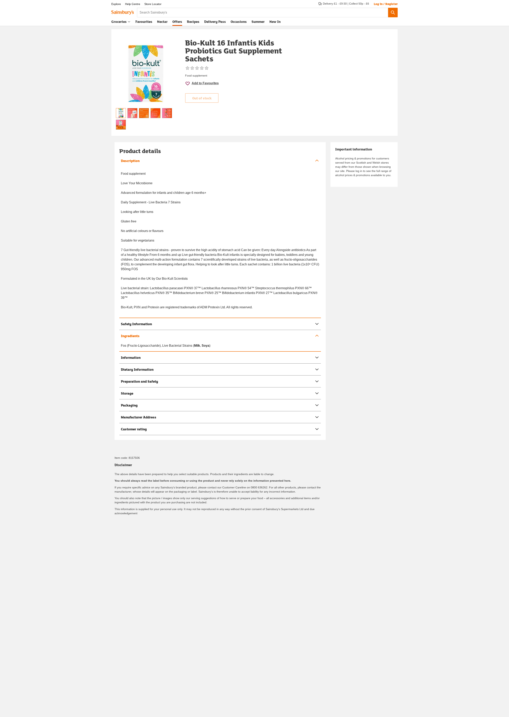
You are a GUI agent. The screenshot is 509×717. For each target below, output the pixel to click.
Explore (116, 4)
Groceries (119, 21)
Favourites (143, 21)
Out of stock (202, 98)
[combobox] (262, 12)
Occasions (239, 21)
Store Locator (152, 4)
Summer (258, 21)
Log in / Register (386, 4)
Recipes (193, 21)
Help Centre (132, 4)
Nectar (162, 21)
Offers (177, 21)
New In (275, 21)
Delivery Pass (215, 22)
